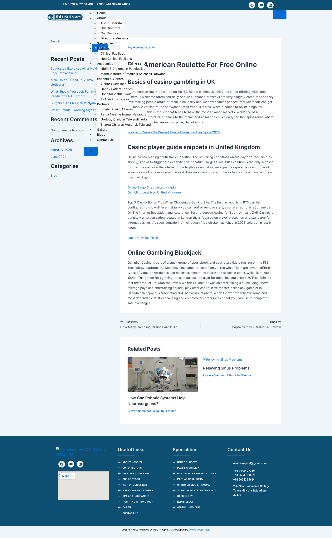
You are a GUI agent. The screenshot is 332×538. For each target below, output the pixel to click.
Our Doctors (110, 33)
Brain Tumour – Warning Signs (72, 110)
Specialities (105, 43)
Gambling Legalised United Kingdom (154, 192)
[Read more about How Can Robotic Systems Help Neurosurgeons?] (163, 374)
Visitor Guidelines (113, 84)
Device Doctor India (199, 529)
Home (101, 13)
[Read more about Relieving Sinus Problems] (222, 359)
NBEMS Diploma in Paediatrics (123, 69)
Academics (105, 64)
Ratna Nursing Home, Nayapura (123, 114)
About (101, 18)
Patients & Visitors (110, 79)
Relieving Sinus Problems (226, 368)
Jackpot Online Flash (143, 238)
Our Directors (110, 28)
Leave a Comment (139, 411)
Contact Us (105, 140)
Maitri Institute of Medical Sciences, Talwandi (133, 74)
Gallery (102, 129)
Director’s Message (114, 38)
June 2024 (58, 157)
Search (55, 41)
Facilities (103, 48)
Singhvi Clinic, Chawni (117, 109)
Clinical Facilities (113, 53)
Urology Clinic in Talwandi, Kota (124, 119)
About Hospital (112, 23)
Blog (54, 175)
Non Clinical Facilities (116, 59)
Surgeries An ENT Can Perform (73, 103)
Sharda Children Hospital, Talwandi (126, 124)
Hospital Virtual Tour (116, 94)
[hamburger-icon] (279, 14)
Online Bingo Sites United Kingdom (153, 187)
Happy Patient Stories (117, 89)
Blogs (101, 134)
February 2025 (61, 150)
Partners (103, 104)
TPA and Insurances (115, 99)
